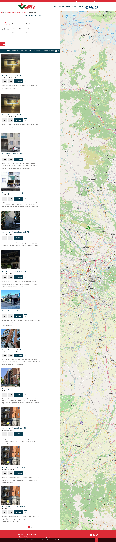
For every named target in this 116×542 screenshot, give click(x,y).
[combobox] (32, 28)
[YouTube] (95, 1)
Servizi (68, 7)
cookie (41, 540)
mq (41, 50)
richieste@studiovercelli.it (84, 1)
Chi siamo (74, 7)
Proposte (61, 7)
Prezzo (25, 50)
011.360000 (71, 1)
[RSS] (97, 1)
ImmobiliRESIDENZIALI (6, 23)
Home (55, 7)
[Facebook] (92, 1)
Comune (30, 50)
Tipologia (38, 50)
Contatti (80, 7)
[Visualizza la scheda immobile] (25, 81)
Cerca (3, 44)
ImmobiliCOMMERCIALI (6, 29)
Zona (34, 50)
